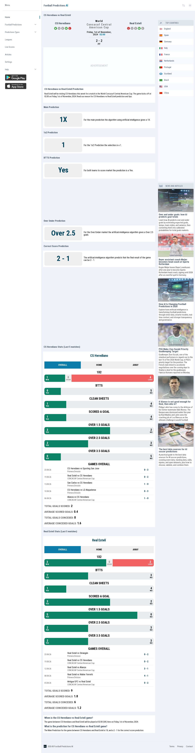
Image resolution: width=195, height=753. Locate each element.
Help (22, 70)
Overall (62, 365)
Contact (189, 746)
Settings (8, 62)
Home (7, 17)
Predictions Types (22, 33)
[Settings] (183, 5)
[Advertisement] (99, 65)
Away (135, 365)
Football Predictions (22, 25)
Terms (171, 746)
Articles (8, 54)
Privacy (180, 746)
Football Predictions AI (63, 746)
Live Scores (10, 47)
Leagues (8, 39)
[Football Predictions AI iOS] (21, 86)
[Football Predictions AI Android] (21, 77)
